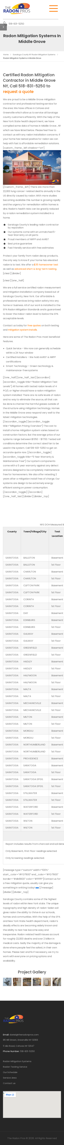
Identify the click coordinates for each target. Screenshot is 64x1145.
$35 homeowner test (46, 264)
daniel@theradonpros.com (24, 1034)
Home (6, 54)
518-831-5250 (16, 23)
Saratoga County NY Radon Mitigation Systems (34, 54)
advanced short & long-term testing (35, 269)
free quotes (34, 325)
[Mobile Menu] (55, 8)
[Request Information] (37, 888)
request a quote (18, 91)
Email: (6, 1034)
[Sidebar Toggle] (3, 27)
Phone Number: (19, 1051)
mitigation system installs (22, 329)
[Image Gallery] (7, 982)
